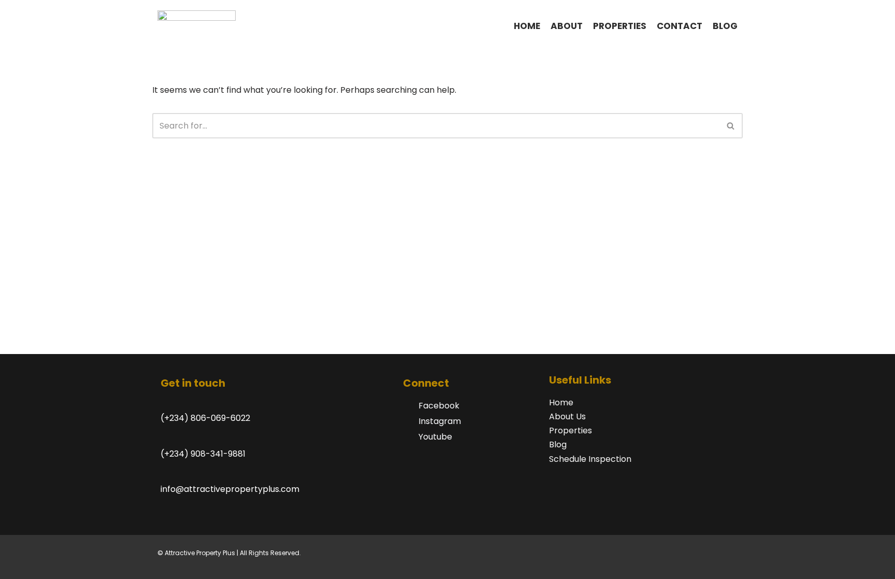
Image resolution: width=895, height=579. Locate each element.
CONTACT (679, 26)
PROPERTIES (619, 26)
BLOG (725, 26)
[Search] (731, 125)
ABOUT (567, 26)
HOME (527, 26)
